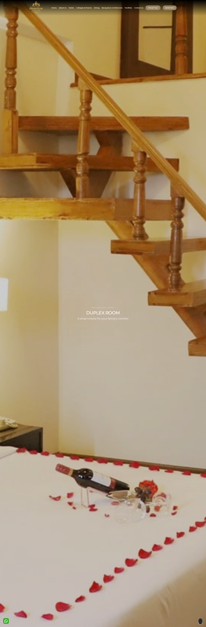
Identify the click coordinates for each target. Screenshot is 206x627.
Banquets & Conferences (112, 8)
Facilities (128, 8)
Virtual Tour (153, 8)
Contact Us (138, 8)
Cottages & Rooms (84, 8)
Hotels (71, 8)
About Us (62, 8)
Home (54, 8)
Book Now (169, 8)
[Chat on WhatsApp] (6, 621)
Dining (96, 8)
